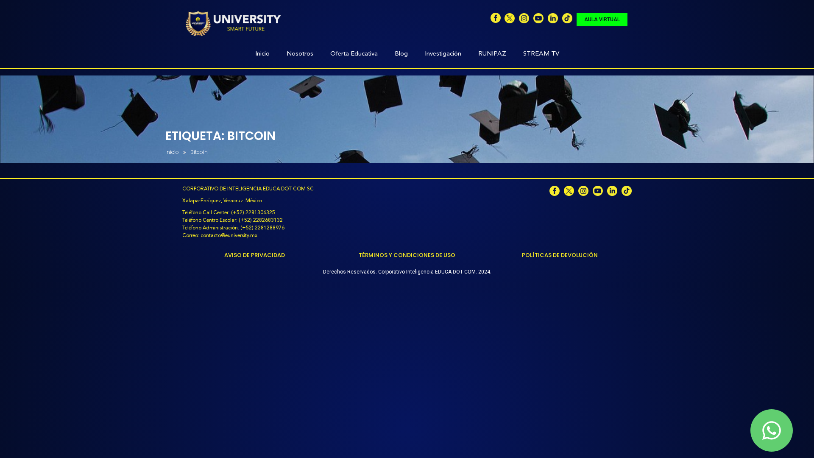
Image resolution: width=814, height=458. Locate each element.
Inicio (262, 54)
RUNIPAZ (492, 54)
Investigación (443, 54)
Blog (401, 54)
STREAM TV (541, 54)
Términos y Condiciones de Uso (407, 255)
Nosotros (300, 54)
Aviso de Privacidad (254, 255)
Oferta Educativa (354, 54)
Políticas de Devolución (560, 255)
